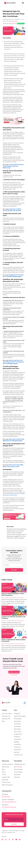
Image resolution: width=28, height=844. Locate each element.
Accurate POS (6, 719)
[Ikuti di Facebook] (9, 839)
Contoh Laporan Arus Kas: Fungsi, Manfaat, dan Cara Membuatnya (13, 166)
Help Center (5, 767)
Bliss (3, 721)
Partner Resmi (18, 769)
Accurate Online (7, 713)
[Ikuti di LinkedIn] (19, 839)
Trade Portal (18, 734)
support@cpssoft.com (10, 802)
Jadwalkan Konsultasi (14, 672)
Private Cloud (6, 782)
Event (3, 772)
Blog (3, 769)
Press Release (18, 772)
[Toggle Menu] (23, 2)
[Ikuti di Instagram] (2, 839)
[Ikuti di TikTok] (12, 839)
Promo (4, 774)
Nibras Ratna (12, 23)
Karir (18, 767)
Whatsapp (7, 797)
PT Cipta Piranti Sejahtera (13, 830)
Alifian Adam (6, 597)
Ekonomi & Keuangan (19, 597)
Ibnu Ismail (14, 21)
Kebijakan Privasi (11, 832)
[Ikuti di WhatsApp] (6, 839)
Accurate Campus (7, 764)
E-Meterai (17, 737)
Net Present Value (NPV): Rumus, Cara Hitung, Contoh (13, 465)
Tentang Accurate (19, 764)
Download (5, 780)
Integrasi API (6, 777)
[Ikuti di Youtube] (16, 839)
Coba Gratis (14, 675)
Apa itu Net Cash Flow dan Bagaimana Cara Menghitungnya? (13, 439)
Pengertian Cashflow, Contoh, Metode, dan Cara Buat (12, 209)
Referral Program (7, 785)
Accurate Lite (6, 716)
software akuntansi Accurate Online (14, 494)
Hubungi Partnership (10, 807)
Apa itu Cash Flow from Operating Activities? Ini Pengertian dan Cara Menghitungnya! (13, 362)
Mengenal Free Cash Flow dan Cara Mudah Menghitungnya (13, 275)
